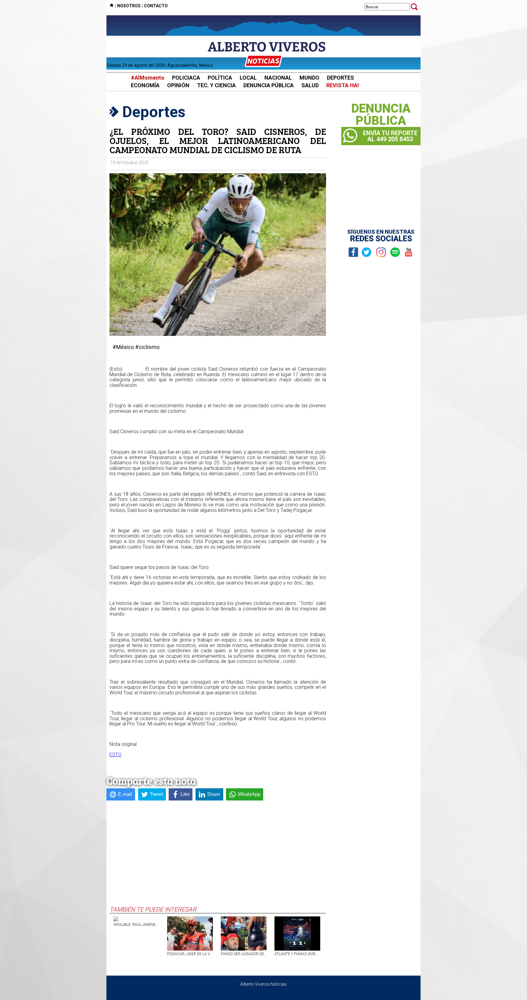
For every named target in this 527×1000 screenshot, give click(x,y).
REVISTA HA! (342, 85)
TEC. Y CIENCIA (216, 85)
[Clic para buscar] (414, 6)
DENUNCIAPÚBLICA (381, 115)
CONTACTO (156, 5)
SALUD (310, 85)
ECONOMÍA (145, 85)
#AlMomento (147, 77)
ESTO (115, 754)
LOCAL (248, 77)
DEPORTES (340, 77)
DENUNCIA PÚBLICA (268, 85)
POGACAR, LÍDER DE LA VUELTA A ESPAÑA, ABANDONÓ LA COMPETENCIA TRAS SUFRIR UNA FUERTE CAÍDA (190, 954)
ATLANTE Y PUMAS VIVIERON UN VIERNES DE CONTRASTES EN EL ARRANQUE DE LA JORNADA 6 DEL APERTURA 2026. (297, 954)
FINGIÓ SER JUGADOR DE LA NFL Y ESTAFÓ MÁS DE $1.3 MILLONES (244, 954)
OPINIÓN (178, 85)
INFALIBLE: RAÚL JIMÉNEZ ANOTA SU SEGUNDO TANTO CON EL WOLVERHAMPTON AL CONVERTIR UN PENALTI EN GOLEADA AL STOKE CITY (136, 925)
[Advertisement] (217, 860)
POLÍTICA (220, 77)
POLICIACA (186, 77)
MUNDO (309, 77)
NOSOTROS (129, 5)
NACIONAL (278, 77)
